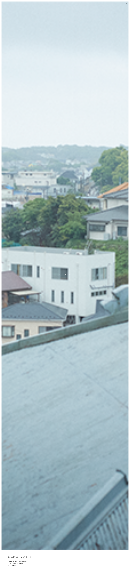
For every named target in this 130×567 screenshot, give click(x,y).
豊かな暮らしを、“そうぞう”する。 (20, 557)
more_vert (127, 3)
